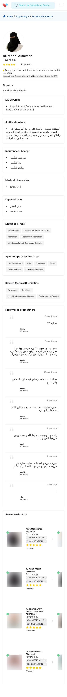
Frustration (40, 263)
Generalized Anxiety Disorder (37, 230)
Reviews (30, 548)
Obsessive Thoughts (34, 269)
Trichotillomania (14, 269)
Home (9, 16)
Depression (12, 237)
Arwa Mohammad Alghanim (34, 530)
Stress (52, 263)
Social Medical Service (49, 296)
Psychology (22, 16)
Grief (29, 263)
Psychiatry (26, 290)
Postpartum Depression (32, 237)
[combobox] (19, 5)
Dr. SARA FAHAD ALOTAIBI (34, 570)
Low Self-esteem (15, 263)
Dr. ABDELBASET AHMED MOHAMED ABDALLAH (35, 611)
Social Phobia (13, 230)
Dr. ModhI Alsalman (42, 16)
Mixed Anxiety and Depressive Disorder (25, 243)
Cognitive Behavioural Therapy (21, 296)
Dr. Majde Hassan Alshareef (34, 652)
